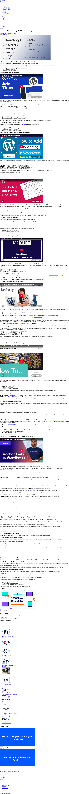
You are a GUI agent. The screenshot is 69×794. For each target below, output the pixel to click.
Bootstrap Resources (7, 4)
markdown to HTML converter (16, 318)
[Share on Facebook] (3, 34)
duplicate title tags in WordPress (35, 490)
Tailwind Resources (7, 5)
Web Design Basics (7, 13)
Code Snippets (4, 786)
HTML (12, 100)
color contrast (33, 528)
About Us (3, 18)
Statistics (3, 791)
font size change (23, 124)
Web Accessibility (9, 14)
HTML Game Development (8, 15)
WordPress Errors (7, 17)
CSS (23, 312)
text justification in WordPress (53, 275)
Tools (5, 11)
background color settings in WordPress (9, 434)
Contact (3, 19)
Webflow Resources (7, 7)
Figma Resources (7, 8)
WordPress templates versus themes (33, 321)
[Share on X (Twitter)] (2, 34)
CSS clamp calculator (56, 421)
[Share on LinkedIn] (4, 34)
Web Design (4, 12)
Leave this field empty (3, 617)
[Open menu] (0, 21)
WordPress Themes (7, 9)
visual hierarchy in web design (9, 396)
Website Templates (7, 6)
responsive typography (12, 424)
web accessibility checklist (18, 517)
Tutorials (3, 16)
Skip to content (2, 0)
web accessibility (22, 393)
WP (1, 1)
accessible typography (43, 494)
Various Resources (7, 10)
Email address (2, 618)
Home (3, 774)
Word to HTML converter (38, 317)
